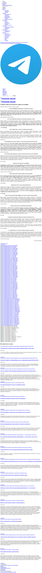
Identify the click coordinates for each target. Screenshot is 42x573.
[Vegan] (5, 565)
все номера (3, 244)
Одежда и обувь (8, 34)
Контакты (4, 3)
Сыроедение (7, 16)
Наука (4, 9)
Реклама (4, 4)
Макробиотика (7, 17)
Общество (7, 31)
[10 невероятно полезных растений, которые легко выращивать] (12, 396)
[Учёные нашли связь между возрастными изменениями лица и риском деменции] (16, 447)
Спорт (6, 38)
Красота (4, 32)
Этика (6, 21)
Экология (4, 25)
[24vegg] (2, 566)
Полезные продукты (8, 19)
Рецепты (6, 18)
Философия (5, 20)
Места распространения (7, 5)
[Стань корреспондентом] (5, 568)
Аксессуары (7, 35)
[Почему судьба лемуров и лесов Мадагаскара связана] (10, 519)
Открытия (7, 10)
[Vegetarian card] (10, 565)
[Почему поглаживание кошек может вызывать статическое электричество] (14, 421)
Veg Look (6, 37)
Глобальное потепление (9, 26)
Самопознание (7, 30)
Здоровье (6, 40)
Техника (6, 12)
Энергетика (7, 27)
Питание (4, 13)
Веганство (7, 15)
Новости (4, 8)
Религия (6, 22)
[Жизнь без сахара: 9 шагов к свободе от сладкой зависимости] (12, 500)
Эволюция (7, 11)
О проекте (4, 2)
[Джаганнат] (2, 569)
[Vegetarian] (16, 565)
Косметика (7, 33)
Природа (6, 28)
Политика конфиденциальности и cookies (8, 572)
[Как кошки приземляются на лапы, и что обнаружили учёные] (12, 382)
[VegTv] (2, 565)
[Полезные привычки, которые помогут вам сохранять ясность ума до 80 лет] (15, 410)
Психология (5, 29)
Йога (6, 39)
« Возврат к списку (4, 243)
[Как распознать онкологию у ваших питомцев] (9, 549)
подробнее (2, 357)
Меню (4, 1)
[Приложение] (3, 567)
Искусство (7, 36)
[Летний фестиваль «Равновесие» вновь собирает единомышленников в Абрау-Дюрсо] (16, 346)
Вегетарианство (8, 14)
